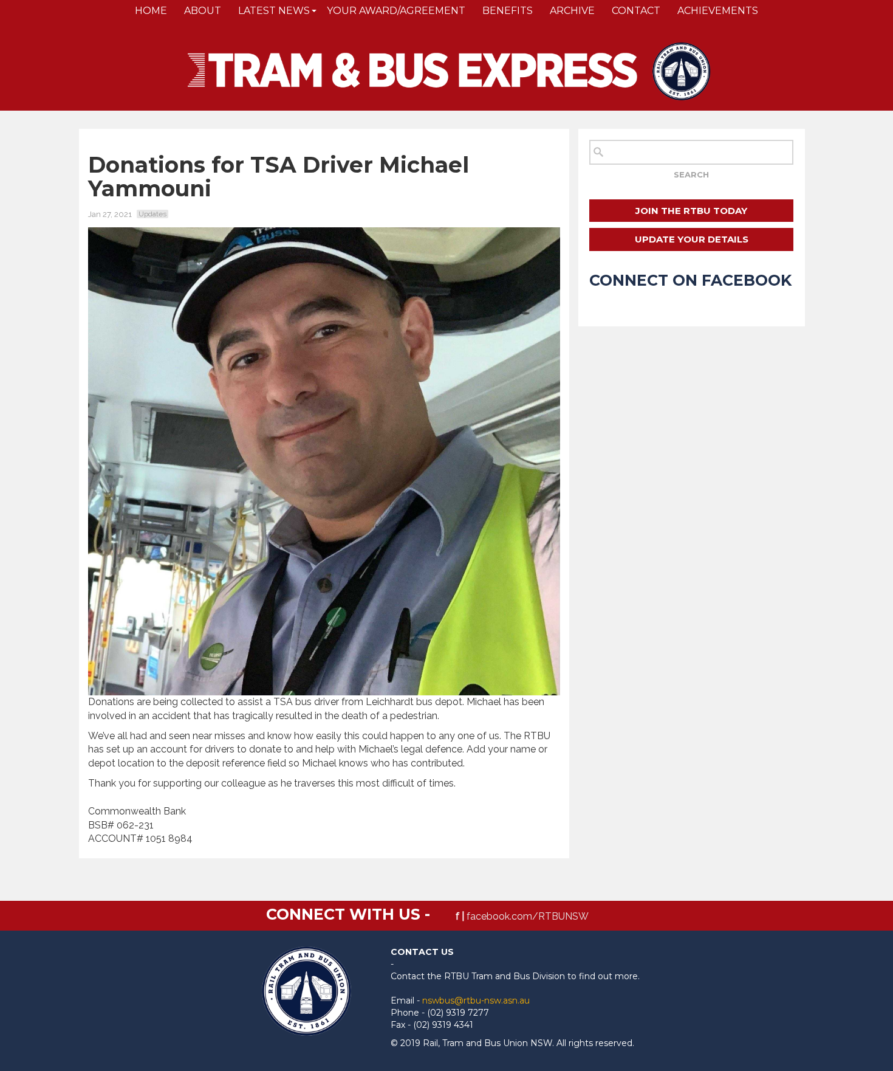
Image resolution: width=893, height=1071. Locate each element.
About (202, 10)
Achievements (717, 10)
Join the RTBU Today (691, 210)
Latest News (274, 10)
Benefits (507, 10)
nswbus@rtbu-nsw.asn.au (476, 1000)
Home (151, 10)
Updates (152, 214)
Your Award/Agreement (396, 10)
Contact (636, 10)
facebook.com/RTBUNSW (528, 916)
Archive (572, 10)
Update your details (691, 239)
